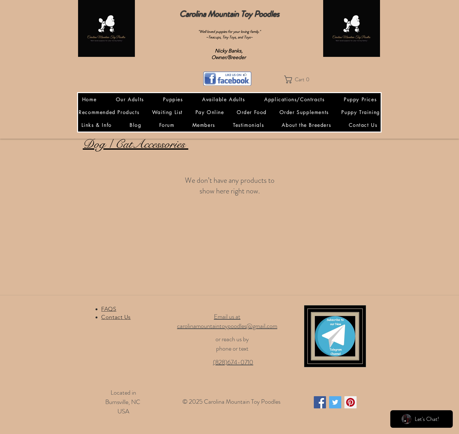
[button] (298, 79)
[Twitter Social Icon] (335, 402)
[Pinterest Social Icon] (350, 402)
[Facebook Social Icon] (320, 402)
